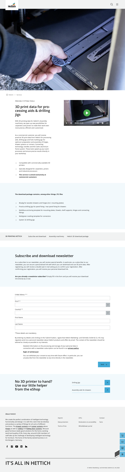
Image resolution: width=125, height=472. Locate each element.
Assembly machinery (56, 236)
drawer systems (22, 426)
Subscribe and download (37, 236)
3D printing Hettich (13, 236)
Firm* (17, 301)
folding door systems (34, 429)
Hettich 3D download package (77, 236)
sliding (20, 429)
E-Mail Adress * (21, 295)
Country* (19, 309)
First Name (19, 317)
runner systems (37, 426)
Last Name (19, 324)
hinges (7, 429)
